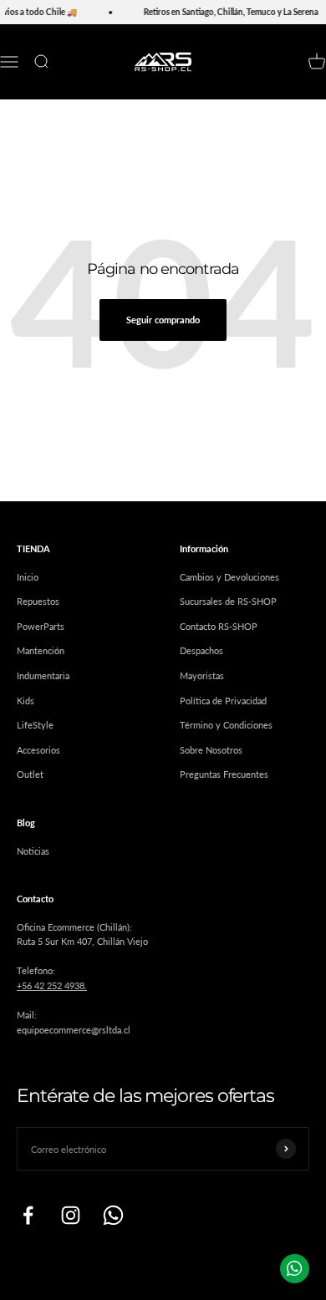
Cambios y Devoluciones (229, 576)
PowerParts (40, 626)
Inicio (27, 576)
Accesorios (38, 749)
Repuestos (38, 601)
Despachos (201, 650)
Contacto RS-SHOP (218, 626)
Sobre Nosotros (211, 749)
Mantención (40, 650)
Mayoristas (202, 675)
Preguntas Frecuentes (224, 774)
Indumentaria (43, 675)
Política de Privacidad (223, 700)
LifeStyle (35, 724)
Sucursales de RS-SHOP (228, 601)
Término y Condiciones (226, 724)
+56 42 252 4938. (52, 985)
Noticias (33, 851)
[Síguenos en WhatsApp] (113, 1215)
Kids (25, 700)
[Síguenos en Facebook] (28, 1215)
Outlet (30, 774)
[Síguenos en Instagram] (70, 1215)
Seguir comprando (163, 319)
